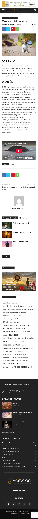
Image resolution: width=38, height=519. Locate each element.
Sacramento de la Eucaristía (12, 348)
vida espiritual (10, 364)
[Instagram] (14, 504)
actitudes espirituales (15, 306)
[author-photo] (19, 206)
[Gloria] (7, 405)
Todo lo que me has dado (22, 223)
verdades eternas (23, 357)
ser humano (18, 351)
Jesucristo (13, 335)
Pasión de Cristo (19, 342)
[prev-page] (3, 251)
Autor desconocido (9, 24)
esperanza (29, 325)
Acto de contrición (19, 422)
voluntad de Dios (7, 370)
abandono (7, 303)
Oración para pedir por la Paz (23, 232)
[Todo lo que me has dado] (7, 225)
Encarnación (22, 325)
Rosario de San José (20, 242)
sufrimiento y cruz (8, 354)
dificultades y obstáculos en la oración (15, 319)
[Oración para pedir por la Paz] (7, 234)
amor (30, 306)
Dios (5, 322)
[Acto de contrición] (7, 424)
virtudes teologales (22, 367)
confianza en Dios (17, 316)
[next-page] (6, 251)
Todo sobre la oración (11, 511)
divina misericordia (14, 322)
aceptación (15, 303)
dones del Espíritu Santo (10, 325)
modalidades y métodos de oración (18, 338)
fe (16, 332)
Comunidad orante (14, 513)
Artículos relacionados (10, 218)
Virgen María (23, 364)
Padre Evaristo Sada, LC (25, 511)
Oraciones (9, 15)
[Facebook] (4, 29)
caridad (6, 313)
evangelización (21, 329)
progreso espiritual (11, 345)
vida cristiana (24, 360)
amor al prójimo (16, 309)
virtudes (6, 367)
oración (12, 164)
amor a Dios (6, 309)
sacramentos (28, 348)
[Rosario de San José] (7, 244)
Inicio (3, 15)
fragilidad (21, 331)
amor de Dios (27, 309)
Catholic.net (6, 393)
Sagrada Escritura (8, 351)
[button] (3, 10)
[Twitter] (8, 29)
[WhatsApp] (17, 29)
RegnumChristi (22, 391)
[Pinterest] (13, 29)
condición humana (18, 313)
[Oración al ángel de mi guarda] (7, 415)
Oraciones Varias (18, 15)
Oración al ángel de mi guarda (22, 412)
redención (23, 345)
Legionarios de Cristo (9, 391)
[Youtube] (29, 504)
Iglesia (5, 335)
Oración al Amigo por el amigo (9, 188)
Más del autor (23, 218)
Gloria (15, 403)
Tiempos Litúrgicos (10, 357)
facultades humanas (9, 332)
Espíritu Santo (9, 328)
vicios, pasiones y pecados (10, 360)
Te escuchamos (25, 513)
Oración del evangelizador (28, 187)
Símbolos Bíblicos (20, 354)
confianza (6, 316)
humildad (27, 332)
